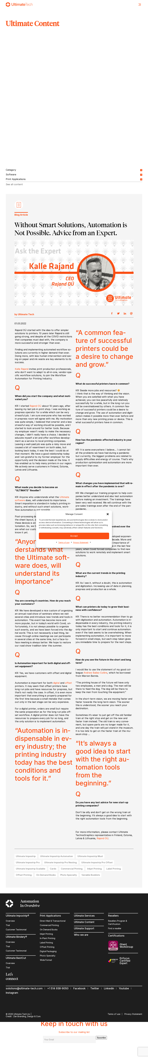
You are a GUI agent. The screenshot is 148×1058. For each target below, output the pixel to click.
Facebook (79, 988)
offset (68, 682)
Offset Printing (47, 947)
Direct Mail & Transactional (52, 921)
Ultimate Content (84, 922)
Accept (74, 535)
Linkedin (109, 988)
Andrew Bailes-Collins (95, 672)
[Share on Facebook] (112, 313)
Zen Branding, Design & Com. (27, 1016)
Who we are (81, 934)
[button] (107, 514)
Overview (10, 921)
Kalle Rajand (21, 368)
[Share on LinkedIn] (125, 313)
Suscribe (101, 1037)
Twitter (94, 988)
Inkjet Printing (46, 934)
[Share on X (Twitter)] (118, 313)
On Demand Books (49, 929)
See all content (14, 184)
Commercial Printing (49, 925)
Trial (8, 925)
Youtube (124, 988)
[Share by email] (131, 313)
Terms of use (63, 542)
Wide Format (46, 960)
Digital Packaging (48, 951)
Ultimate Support (84, 928)
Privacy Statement (80, 542)
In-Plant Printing (47, 938)
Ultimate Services (84, 915)
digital (56, 682)
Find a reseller (114, 928)
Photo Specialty (47, 955)
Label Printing (46, 942)
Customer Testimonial (16, 929)
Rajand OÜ (35, 405)
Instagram (12, 992)
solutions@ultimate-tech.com (24, 988)
